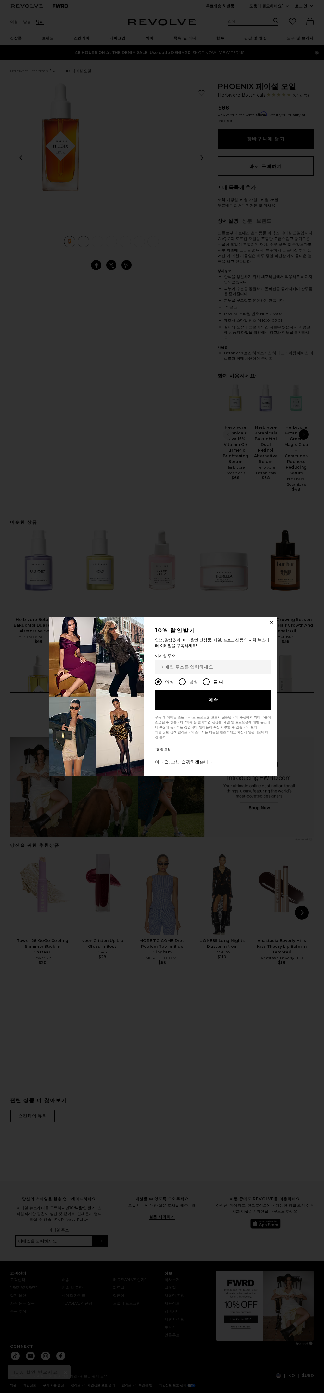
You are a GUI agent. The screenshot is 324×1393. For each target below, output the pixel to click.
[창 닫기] (271, 622)
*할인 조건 (163, 749)
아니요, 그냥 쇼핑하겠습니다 (184, 762)
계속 (214, 700)
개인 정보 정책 (166, 732)
